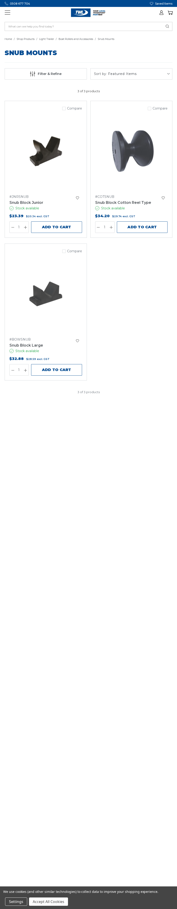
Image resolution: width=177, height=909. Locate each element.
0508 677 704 (20, 3)
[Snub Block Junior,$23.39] (45, 151)
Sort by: (100, 74)
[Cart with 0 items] (170, 12)
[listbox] (139, 73)
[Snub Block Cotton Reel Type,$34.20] (131, 151)
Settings (16, 901)
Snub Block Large (26, 345)
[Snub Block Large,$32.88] (45, 294)
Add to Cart (56, 227)
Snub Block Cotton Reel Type (123, 202)
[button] (161, 12)
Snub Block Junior (26, 202)
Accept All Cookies (48, 901)
